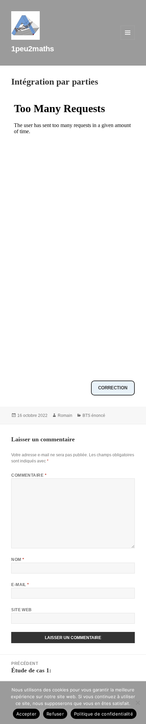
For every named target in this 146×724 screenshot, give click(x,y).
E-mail (20, 584)
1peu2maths (32, 49)
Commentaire (29, 475)
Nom (17, 559)
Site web (21, 609)
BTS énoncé (94, 415)
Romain (65, 415)
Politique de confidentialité (103, 714)
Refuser (55, 714)
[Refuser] (137, 702)
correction (112, 387)
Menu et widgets (128, 39)
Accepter (26, 714)
